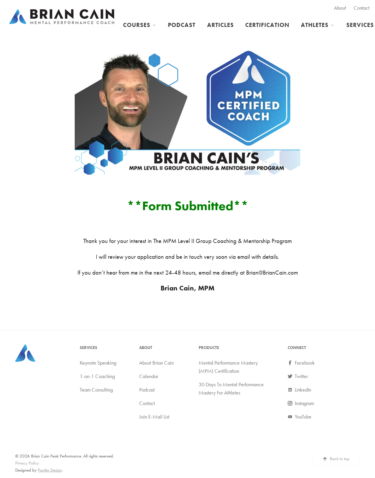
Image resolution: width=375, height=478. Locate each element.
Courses (136, 25)
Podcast (181, 25)
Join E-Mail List (154, 417)
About (340, 8)
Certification (267, 25)
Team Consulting (96, 390)
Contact (361, 8)
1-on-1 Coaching (97, 376)
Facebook (305, 363)
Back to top (340, 459)
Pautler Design (50, 470)
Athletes (314, 25)
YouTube (303, 417)
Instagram (304, 403)
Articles (220, 25)
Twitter (301, 376)
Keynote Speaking (98, 363)
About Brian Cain (156, 363)
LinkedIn (303, 390)
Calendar (148, 376)
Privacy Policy (27, 463)
